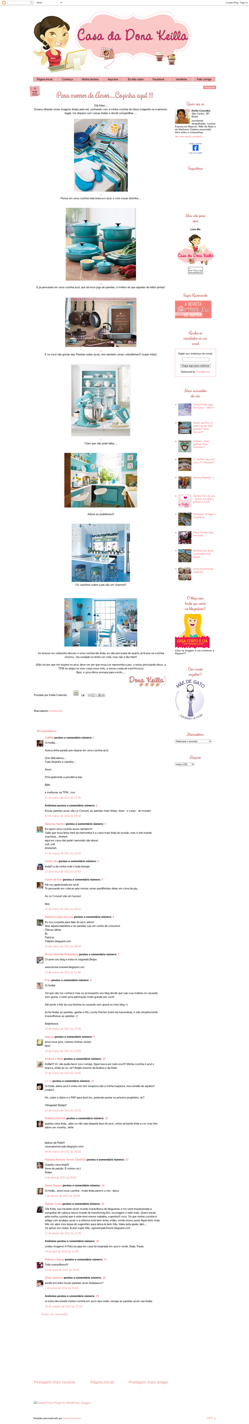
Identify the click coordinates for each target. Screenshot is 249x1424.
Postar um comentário (54, 1314)
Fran (48, 980)
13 (126, 1159)
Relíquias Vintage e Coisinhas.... (204, 516)
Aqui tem (113, 79)
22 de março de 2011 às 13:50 (63, 1050)
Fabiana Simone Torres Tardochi (65, 1159)
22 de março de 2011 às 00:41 (63, 909)
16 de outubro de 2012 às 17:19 (63, 1306)
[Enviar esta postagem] (82, 695)
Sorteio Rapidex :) (203, 477)
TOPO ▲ (211, 1418)
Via (101, 284)
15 (102, 1203)
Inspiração (56, 710)
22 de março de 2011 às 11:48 (63, 972)
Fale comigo (204, 79)
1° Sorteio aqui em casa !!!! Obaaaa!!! (204, 461)
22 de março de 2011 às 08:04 (63, 946)
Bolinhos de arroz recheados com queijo (203, 553)
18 (103, 1277)
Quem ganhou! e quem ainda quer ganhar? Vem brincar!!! (203, 427)
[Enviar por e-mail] (89, 695)
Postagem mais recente (54, 1382)
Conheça (67, 79)
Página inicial (44, 79)
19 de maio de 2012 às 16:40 (62, 1269)
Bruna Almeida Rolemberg (61, 954)
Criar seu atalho (195, 153)
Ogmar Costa (53, 1203)
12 (106, 1118)
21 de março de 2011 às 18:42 (63, 815)
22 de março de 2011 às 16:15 (63, 1110)
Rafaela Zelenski (55, 1118)
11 (92, 1080)
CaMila (49, 737)
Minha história (90, 79)
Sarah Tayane (53, 1185)
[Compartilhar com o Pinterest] (103, 695)
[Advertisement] (100, 1351)
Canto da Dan (53, 879)
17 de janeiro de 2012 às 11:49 (63, 1233)
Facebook (158, 79)
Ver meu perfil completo (188, 136)
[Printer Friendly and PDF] (76, 695)
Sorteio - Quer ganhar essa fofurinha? (201, 444)
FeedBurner (203, 371)
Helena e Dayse (54, 1259)
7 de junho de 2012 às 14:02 (61, 1288)
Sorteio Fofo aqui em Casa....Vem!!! (203, 406)
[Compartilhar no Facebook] (100, 695)
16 (97, 1241)
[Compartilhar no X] (96, 695)
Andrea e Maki (54, 1058)
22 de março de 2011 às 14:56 (63, 1072)
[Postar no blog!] (93, 695)
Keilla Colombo (195, 143)
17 (105, 1259)
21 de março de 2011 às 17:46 (63, 797)
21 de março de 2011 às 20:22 (63, 853)
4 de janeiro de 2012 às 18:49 (62, 1195)
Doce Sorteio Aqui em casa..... (203, 534)
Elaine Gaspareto (72, 1418)
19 (97, 1296)
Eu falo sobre (136, 79)
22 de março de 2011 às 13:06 (63, 1028)
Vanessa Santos (55, 823)
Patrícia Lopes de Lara (59, 916)
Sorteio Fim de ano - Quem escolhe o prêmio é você (204, 498)
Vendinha (181, 79)
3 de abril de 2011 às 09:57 (61, 1177)
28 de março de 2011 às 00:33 (63, 1151)
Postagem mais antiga (148, 1382)
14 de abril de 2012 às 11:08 (61, 1251)
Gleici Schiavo (54, 1277)
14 (102, 1185)
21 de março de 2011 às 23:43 (63, 871)
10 (103, 1058)
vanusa (49, 1036)
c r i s (48, 1080)
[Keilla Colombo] (196, 149)
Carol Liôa (51, 861)
